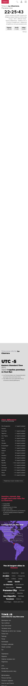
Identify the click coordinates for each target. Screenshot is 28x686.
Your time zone (6, 625)
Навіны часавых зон (8, 659)
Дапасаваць (5, 675)
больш (25, 31)
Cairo (2, 453)
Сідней (3, 475)
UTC (2, 438)
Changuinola (21, 576)
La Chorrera (8, 584)
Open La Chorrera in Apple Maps (13, 540)
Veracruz (18, 599)
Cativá (13, 576)
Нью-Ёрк (4, 431)
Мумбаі (3, 463)
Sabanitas (20, 593)
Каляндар (4, 641)
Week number (6, 647)
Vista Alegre (7, 602)
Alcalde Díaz (15, 573)
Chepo (7, 578)
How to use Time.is (7, 683)
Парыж (9, 28)
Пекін (16, 28)
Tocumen (10, 599)
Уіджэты (4, 656)
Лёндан (3, 443)
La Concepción (19, 584)
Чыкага (3, 428)
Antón (22, 573)
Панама (14, 568)
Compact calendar (7, 644)
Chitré (20, 579)
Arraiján (6, 576)
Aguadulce (6, 573)
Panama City (10, 590)
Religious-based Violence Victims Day (16, 17)
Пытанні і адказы (7, 680)
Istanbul (3, 455)
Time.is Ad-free (6, 678)
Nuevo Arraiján (10, 587)
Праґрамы (4, 654)
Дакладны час (6, 620)
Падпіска (4, 662)
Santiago (21, 596)
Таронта (3, 433)
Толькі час (4, 633)
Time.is (5, 1)
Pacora (18, 587)
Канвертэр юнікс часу (8, 671)
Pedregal (21, 590)
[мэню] (26, 2)
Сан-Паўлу (4, 436)
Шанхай (3, 470)
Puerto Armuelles (10, 593)
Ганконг (3, 465)
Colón (10, 582)
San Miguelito (9, 596)
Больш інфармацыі (11, 20)
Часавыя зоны (6, 628)
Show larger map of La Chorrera (13, 535)
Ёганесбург (4, 445)
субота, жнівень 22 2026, (16, 15)
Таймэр (3, 636)
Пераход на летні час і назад (11, 631)
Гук (2, 649)
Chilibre (13, 578)
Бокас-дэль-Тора (18, 602)
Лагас (3, 440)
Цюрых (3, 450)
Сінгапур (4, 467)
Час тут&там (5, 623)
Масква (3, 458)
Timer (3, 639)
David (17, 582)
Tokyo (23, 28)
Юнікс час (4, 668)
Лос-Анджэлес (5, 426)
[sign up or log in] (21, 2)
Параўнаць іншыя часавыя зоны (13, 481)
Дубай (3, 460)
